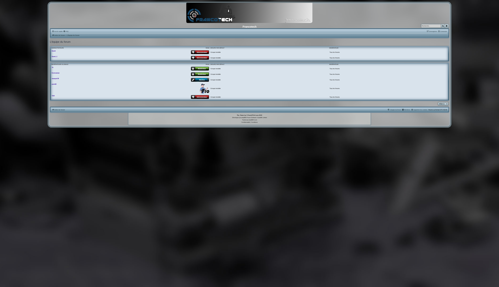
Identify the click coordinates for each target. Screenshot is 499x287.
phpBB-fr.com (253, 120)
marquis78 (55, 78)
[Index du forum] (249, 13)
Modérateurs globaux (59, 64)
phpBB (243, 117)
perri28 (54, 84)
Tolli (53, 95)
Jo (52, 67)
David (54, 51)
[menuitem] (65, 31)
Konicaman (56, 73)
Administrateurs (57, 48)
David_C (54, 56)
